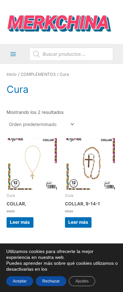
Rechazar (51, 281)
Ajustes (82, 281)
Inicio (12, 74)
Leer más (20, 222)
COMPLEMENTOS (38, 74)
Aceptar (20, 281)
